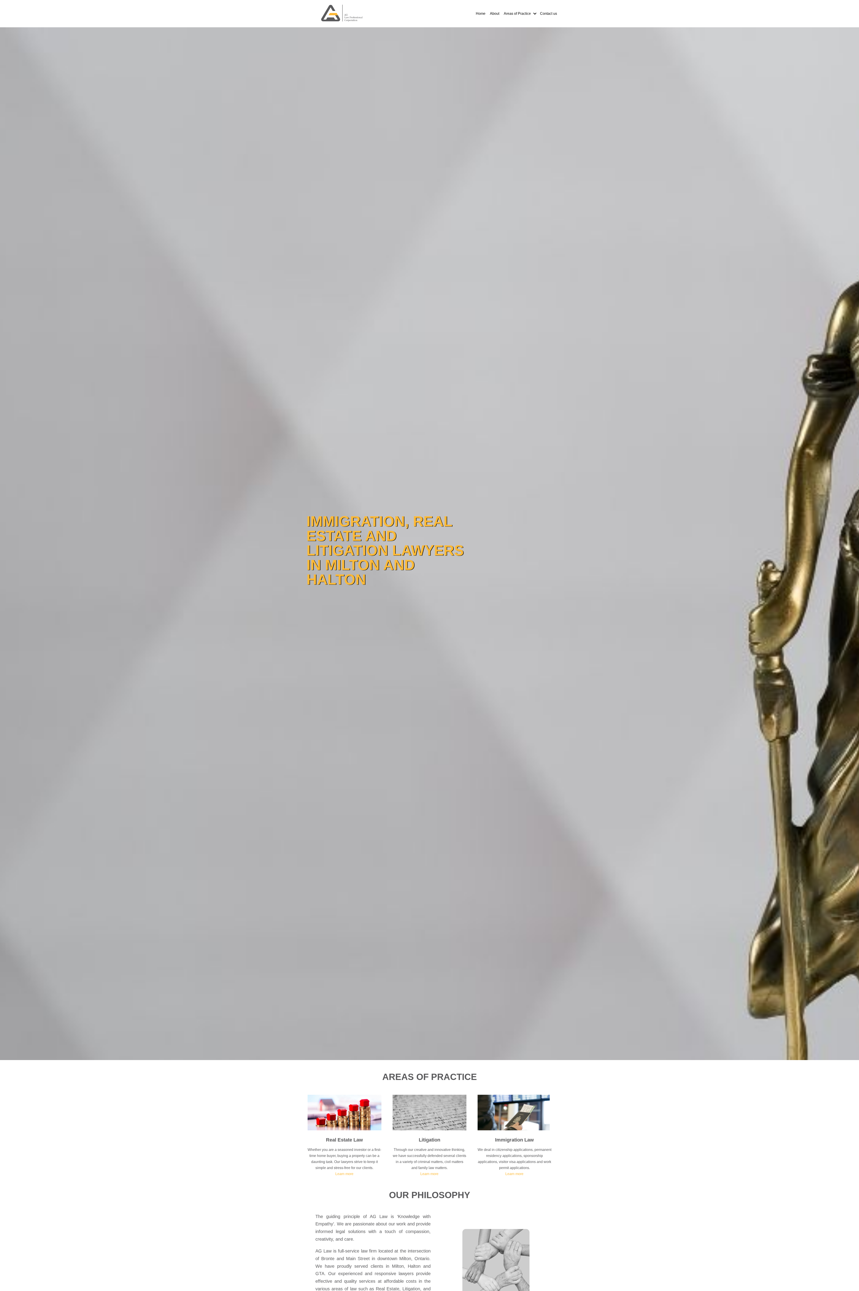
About (494, 13)
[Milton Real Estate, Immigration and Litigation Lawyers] (342, 13)
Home (480, 13)
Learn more (344, 1174)
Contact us (548, 13)
